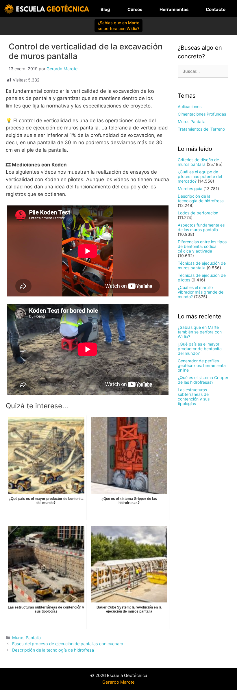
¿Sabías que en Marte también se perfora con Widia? (200, 332)
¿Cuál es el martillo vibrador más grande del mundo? (201, 292)
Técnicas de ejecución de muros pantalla (202, 265)
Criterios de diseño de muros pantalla (198, 162)
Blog (105, 9)
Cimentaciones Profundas (202, 114)
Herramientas (174, 9)
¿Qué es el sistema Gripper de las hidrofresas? (203, 380)
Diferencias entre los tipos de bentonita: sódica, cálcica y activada (202, 246)
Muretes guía (190, 188)
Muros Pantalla (26, 637)
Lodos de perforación (198, 212)
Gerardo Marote (118, 682)
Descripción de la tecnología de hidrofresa (53, 650)
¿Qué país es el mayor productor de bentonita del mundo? (200, 349)
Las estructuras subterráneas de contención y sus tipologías (194, 396)
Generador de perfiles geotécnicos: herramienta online (202, 365)
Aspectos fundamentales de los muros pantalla (201, 227)
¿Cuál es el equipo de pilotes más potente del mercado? (200, 176)
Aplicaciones (189, 106)
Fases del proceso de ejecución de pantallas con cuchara (67, 643)
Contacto (215, 9)
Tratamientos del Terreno (201, 129)
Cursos (134, 9)
